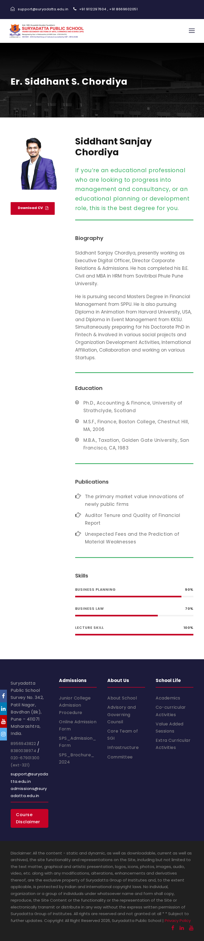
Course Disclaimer (28, 818)
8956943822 (23, 743)
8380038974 (23, 750)
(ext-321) (20, 765)
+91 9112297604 (93, 9)
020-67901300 (25, 758)
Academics (168, 698)
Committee (120, 757)
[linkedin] (182, 927)
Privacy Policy (178, 920)
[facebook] (172, 927)
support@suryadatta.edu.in (43, 9)
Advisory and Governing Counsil (121, 714)
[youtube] (191, 927)
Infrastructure (123, 747)
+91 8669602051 (123, 9)
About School (122, 698)
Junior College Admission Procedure (75, 705)
